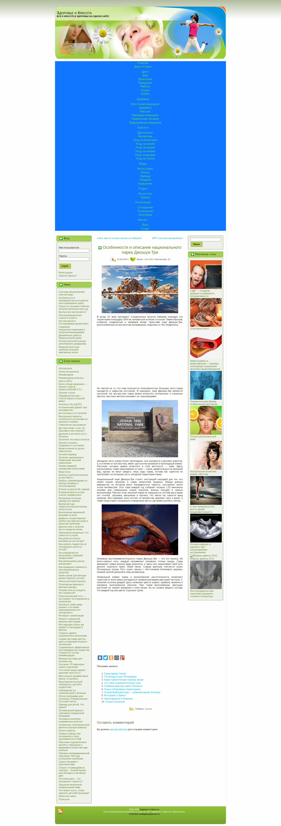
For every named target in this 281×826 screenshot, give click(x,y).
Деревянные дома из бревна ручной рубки (70, 336)
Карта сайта (65, 381)
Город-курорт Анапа (115, 673)
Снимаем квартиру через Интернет (123, 686)
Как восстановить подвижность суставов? (71, 444)
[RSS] (60, 811)
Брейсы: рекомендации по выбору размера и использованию (73, 483)
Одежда (145, 176)
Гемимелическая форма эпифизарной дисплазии (203, 403)
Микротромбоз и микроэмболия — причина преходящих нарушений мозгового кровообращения (205, 365)
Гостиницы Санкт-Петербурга (120, 676)
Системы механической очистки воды (71, 293)
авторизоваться (118, 729)
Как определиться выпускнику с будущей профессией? (71, 555)
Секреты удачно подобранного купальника (73, 634)
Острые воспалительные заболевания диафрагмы (72, 342)
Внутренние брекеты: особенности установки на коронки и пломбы (73, 419)
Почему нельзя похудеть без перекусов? (72, 591)
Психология (143, 202)
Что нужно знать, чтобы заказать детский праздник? (74, 791)
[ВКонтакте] (100, 657)
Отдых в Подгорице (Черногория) (122, 689)
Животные (145, 79)
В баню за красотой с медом (74, 489)
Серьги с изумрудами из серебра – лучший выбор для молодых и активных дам (72, 771)
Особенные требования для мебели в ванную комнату (74, 726)
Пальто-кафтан (67, 730)
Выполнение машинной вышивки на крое (72, 513)
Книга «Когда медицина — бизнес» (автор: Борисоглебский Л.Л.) (73, 387)
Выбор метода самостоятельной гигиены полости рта (73, 507)
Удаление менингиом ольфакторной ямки (70, 786)
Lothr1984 (148, 259)
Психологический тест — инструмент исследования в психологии (74, 599)
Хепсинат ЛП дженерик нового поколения (71, 665)
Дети (145, 71)
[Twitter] (105, 657)
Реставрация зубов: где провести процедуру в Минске (71, 627)
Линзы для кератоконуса (72, 581)
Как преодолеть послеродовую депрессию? (74, 322)
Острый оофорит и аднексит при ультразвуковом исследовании (200, 548)
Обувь (145, 172)
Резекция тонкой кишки (71, 615)
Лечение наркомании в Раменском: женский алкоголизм (71, 460)
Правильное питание (145, 118)
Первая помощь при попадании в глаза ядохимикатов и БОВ (70, 736)
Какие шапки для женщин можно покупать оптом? (72, 577)
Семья (145, 90)
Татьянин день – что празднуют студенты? (71, 780)
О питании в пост (199, 328)
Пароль (63, 256)
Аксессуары (145, 168)
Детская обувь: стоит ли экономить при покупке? (72, 429)
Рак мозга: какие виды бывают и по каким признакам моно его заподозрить (70, 608)
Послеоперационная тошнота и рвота (70, 316)
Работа (145, 86)
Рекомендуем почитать (71, 378)
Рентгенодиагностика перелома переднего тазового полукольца (202, 594)
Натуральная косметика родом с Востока (203, 473)
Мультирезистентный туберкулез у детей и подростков (70, 684)
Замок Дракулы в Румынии (118, 698)
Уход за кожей (145, 143)
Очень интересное (69, 371)
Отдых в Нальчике (115, 701)
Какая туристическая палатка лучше (124, 679)
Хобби (145, 93)
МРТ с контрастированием (166, 238)
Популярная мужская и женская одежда (71, 586)
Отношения (145, 207)
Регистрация (65, 272)
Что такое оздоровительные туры (122, 683)
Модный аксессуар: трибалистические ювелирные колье (69, 350)
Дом (145, 75)
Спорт (145, 228)
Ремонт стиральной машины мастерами (69, 620)
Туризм (145, 197)
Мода (142, 163)
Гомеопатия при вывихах (72, 425)
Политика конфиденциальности (144, 814)
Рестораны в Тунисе (115, 695)
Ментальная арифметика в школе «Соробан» (73, 677)
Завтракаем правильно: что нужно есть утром (74, 534)
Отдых (142, 188)
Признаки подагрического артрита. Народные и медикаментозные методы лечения (73, 746)
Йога (145, 224)
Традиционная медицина (145, 122)
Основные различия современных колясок (70, 720)
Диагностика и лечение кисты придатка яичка (71, 528)
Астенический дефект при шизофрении (73, 408)
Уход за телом (145, 158)
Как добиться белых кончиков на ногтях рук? (71, 539)
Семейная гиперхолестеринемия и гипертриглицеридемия (72, 330)
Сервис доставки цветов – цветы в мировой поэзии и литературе (73, 642)
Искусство (145, 193)
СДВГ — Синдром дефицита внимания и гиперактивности (202, 293)
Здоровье (142, 99)
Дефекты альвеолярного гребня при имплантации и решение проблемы (73, 521)
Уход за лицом (145, 147)
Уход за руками (145, 154)
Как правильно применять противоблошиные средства (73, 570)
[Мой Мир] (116, 657)
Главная (142, 62)
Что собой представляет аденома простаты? (72, 671)
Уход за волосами (145, 139)
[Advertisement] (140, 355)
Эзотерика (145, 214)
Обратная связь (67, 796)
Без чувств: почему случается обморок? (120, 238)
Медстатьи (65, 472)
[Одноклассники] (111, 657)
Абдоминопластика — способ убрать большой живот (72, 398)
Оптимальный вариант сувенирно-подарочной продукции (71, 713)
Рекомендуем (66, 374)
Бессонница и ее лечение (73, 413)
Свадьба (145, 179)
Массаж (145, 111)
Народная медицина (145, 115)
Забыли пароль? (68, 275)
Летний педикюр (68, 454)
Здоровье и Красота (74, 13)
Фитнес (143, 219)
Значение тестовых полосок (74, 439)
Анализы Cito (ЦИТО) (70, 404)
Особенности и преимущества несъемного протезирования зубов (73, 301)
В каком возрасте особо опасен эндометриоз (71, 493)
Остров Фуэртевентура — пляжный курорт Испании (132, 692)
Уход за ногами (145, 151)
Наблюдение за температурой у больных (72, 691)
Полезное (64, 799)
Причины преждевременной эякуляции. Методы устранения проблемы (74, 756)
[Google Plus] (122, 657)
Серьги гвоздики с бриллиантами (68, 763)
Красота (142, 127)
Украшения (145, 183)
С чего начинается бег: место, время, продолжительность (202, 509)
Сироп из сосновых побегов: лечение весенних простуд (74, 307)
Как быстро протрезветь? (73, 312)
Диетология (145, 132)
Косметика (145, 136)
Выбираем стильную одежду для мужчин (70, 499)
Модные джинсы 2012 (202, 558)
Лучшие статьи (67, 392)
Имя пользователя (69, 247)
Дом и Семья (142, 66)
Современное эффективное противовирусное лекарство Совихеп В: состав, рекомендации (74, 651)
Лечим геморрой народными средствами (72, 467)
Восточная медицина (145, 104)
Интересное (65, 368)
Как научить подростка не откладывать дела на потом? (73, 547)
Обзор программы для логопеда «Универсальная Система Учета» (73, 699)
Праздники (145, 82)
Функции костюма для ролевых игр (70, 660)
